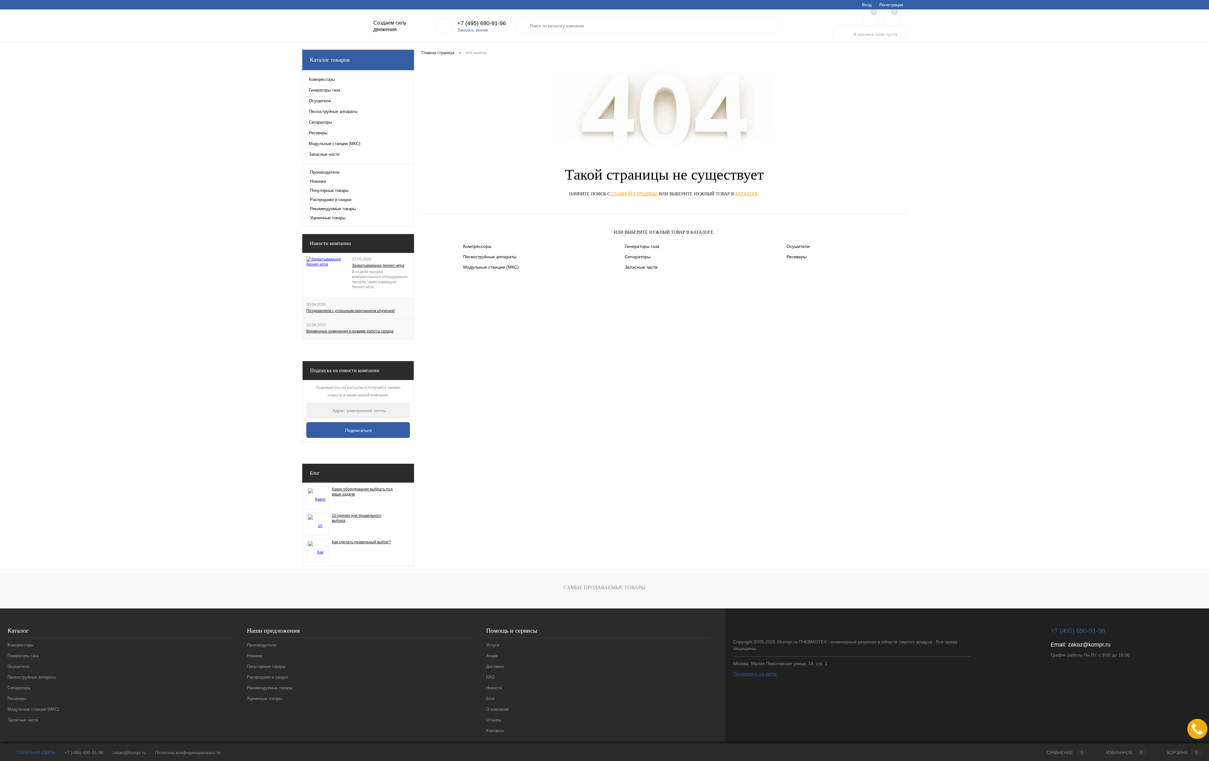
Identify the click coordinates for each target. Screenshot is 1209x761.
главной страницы (634, 194)
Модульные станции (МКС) (491, 267)
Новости (386, 5)
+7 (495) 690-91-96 (84, 752)
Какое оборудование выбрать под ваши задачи (362, 491)
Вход (867, 5)
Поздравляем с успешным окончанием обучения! (350, 311)
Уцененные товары (327, 217)
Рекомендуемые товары (333, 208)
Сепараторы (637, 256)
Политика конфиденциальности (187, 752)
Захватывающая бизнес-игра (378, 265)
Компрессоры (477, 246)
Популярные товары (329, 190)
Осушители (798, 246)
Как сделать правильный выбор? (361, 542)
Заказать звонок (472, 30)
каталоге (746, 194)
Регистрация (891, 5)
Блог (405, 5)
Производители (324, 172)
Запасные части (641, 267)
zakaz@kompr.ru (1089, 644)
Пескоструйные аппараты (489, 256)
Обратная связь (35, 752)
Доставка (348, 5)
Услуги (308, 5)
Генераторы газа (642, 246)
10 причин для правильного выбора (356, 518)
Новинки (318, 181)
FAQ (367, 5)
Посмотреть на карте (755, 673)
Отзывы (453, 5)
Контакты (475, 5)
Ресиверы (796, 256)
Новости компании (330, 243)
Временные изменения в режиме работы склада (350, 331)
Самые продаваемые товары (604, 587)
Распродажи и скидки (330, 199)
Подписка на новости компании (344, 370)
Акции (326, 5)
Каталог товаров (330, 60)
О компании (427, 5)
